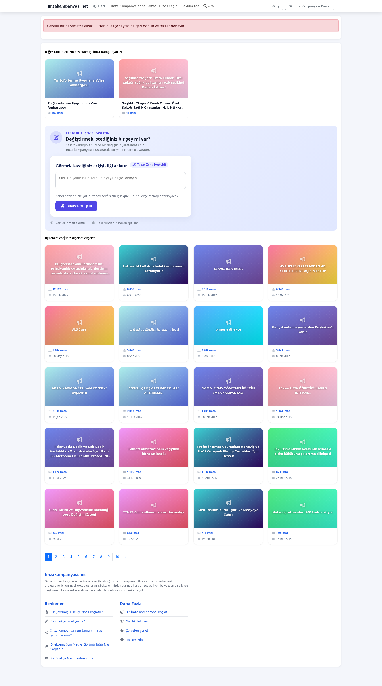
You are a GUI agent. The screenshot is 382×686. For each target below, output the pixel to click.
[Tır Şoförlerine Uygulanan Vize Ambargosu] (79, 88)
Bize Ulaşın (168, 6)
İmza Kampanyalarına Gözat (133, 6)
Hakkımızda (190, 6)
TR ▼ (102, 6)
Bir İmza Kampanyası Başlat (309, 6)
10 (117, 556)
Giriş (275, 6)
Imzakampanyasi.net (68, 6)
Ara (211, 6)
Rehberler (54, 603)
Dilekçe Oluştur (79, 206)
